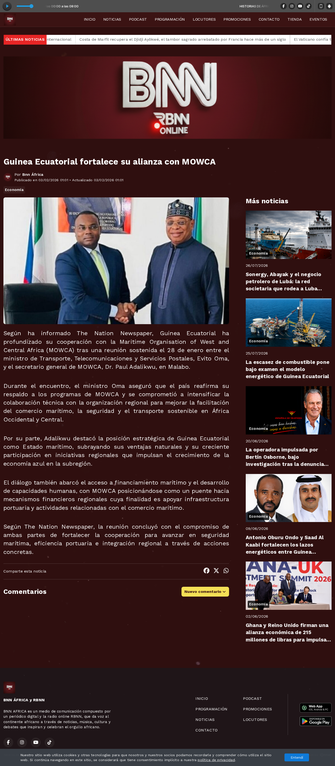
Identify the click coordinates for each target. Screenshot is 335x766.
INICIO (89, 19)
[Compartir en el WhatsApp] (226, 571)
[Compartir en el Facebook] (206, 571)
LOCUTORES (204, 19)
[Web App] (321, 6)
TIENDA (294, 19)
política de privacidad (216, 760)
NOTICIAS (112, 19)
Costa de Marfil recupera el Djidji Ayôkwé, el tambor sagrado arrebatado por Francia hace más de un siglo (137, 39)
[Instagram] (292, 6)
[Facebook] (283, 6)
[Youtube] (300, 6)
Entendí (297, 757)
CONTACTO (269, 19)
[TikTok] (308, 6)
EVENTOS (318, 19)
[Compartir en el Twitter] (216, 571)
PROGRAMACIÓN (170, 19)
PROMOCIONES (237, 19)
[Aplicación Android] (329, 6)
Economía (14, 190)
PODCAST (138, 19)
